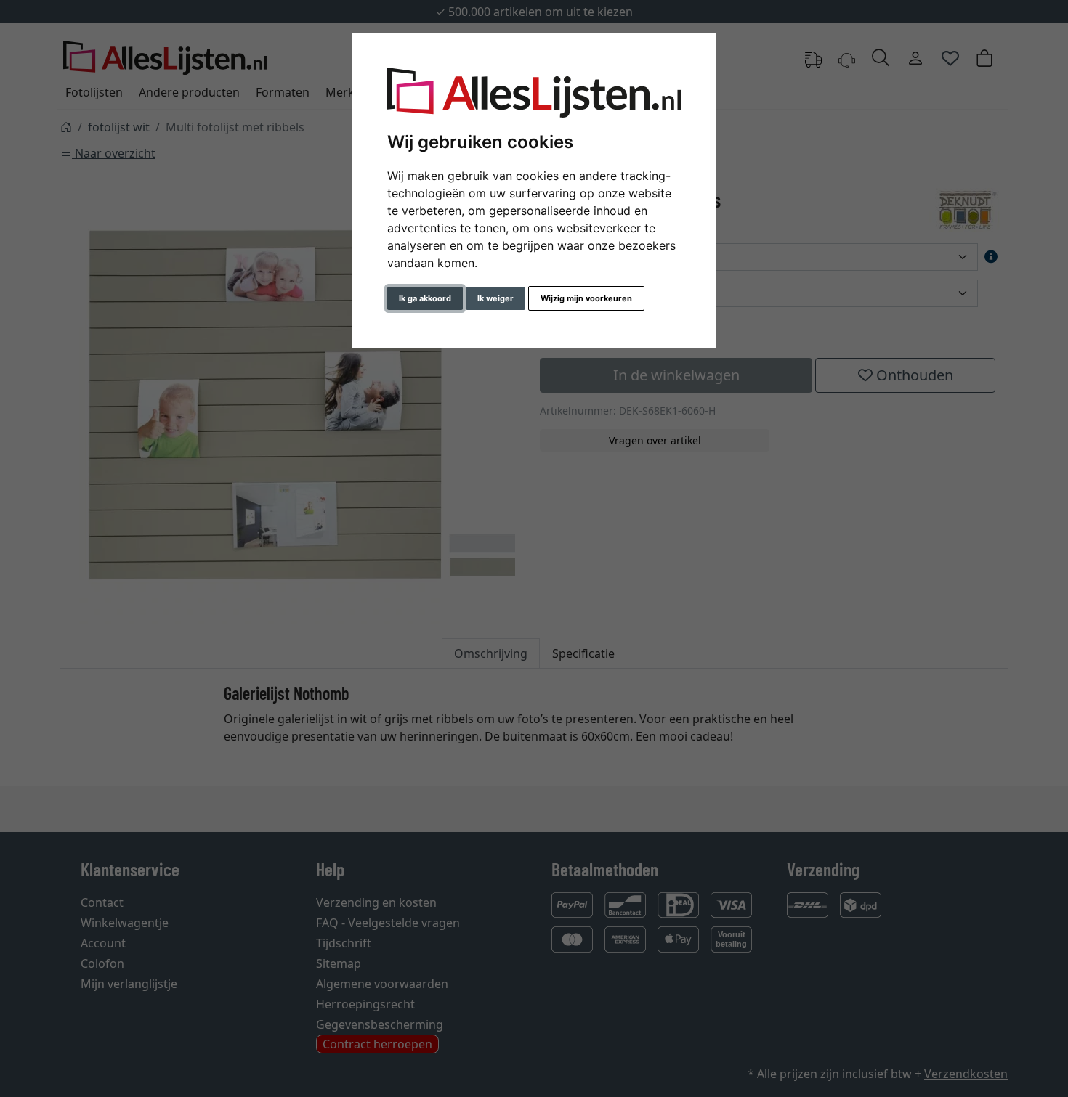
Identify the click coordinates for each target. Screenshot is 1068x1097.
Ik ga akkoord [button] (425, 298)
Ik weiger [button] (495, 298)
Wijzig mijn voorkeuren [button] (586, 298)
